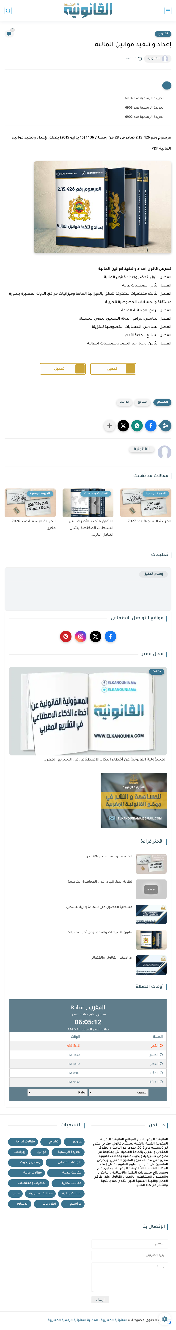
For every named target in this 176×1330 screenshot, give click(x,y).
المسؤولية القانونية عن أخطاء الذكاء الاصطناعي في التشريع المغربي (104, 760)
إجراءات (19, 1152)
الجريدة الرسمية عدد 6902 (145, 117)
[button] (151, 425)
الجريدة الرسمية (70, 1152)
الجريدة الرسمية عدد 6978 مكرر (108, 857)
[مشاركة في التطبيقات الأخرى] (109, 425)
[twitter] (95, 636)
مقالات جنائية (72, 1193)
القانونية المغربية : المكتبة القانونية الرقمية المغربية (87, 1320)
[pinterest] (66, 636)
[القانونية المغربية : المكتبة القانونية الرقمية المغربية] (88, 10)
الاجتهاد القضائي (70, 1162)
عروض (77, 1142)
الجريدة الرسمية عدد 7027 (149, 522)
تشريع (163, 33)
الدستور (22, 1204)
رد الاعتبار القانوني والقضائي (111, 958)
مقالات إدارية (25, 1142)
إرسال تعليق (153, 574)
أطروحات (49, 1204)
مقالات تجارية (71, 1183)
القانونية (154, 58)
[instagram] (80, 636)
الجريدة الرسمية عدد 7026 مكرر (34, 525)
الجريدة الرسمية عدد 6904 (145, 99)
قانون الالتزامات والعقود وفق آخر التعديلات (99, 933)
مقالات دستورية (41, 1193)
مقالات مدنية (72, 1173)
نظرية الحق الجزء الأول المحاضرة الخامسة (100, 882)
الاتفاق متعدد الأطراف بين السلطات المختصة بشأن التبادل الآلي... (91, 528)
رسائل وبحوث (30, 1162)
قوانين (124, 402)
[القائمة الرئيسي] (168, 10)
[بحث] (8, 10)
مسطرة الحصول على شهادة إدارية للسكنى (99, 907)
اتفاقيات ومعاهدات (32, 1183)
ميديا (16, 1193)
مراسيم (76, 1204)
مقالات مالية (32, 1173)
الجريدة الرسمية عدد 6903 (145, 108)
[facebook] (110, 636)
